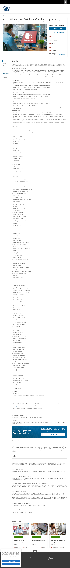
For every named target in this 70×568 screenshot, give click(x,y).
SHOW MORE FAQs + (16, 515)
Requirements (6, 65)
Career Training (28, 557)
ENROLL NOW (58, 29)
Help (48, 559)
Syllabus (4, 63)
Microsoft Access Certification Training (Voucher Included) (19, 540)
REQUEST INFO (62, 54)
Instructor (5, 68)
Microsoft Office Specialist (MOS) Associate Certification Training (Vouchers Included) (58, 540)
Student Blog (59, 557)
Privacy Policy (36, 565)
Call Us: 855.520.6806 (62, 14)
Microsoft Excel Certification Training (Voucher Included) (39, 539)
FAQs (4, 70)
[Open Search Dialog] (65, 2)
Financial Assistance (50, 558)
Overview (5, 60)
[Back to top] (35, 555)
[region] (11, 558)
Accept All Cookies (11, 561)
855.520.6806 (5, 78)
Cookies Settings (11, 564)
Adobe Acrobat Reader (18, 406)
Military (48, 557)
